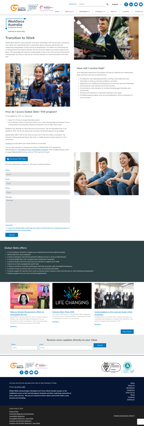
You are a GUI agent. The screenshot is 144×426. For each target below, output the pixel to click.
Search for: (73, 4)
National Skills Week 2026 (63, 312)
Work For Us (130, 392)
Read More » (13, 326)
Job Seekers (83, 11)
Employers (99, 11)
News (113, 11)
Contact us (9, 143)
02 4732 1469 (20, 387)
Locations (125, 11)
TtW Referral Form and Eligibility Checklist (33, 150)
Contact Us (139, 11)
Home (57, 11)
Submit (11, 235)
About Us (68, 11)
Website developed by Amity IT (124, 416)
